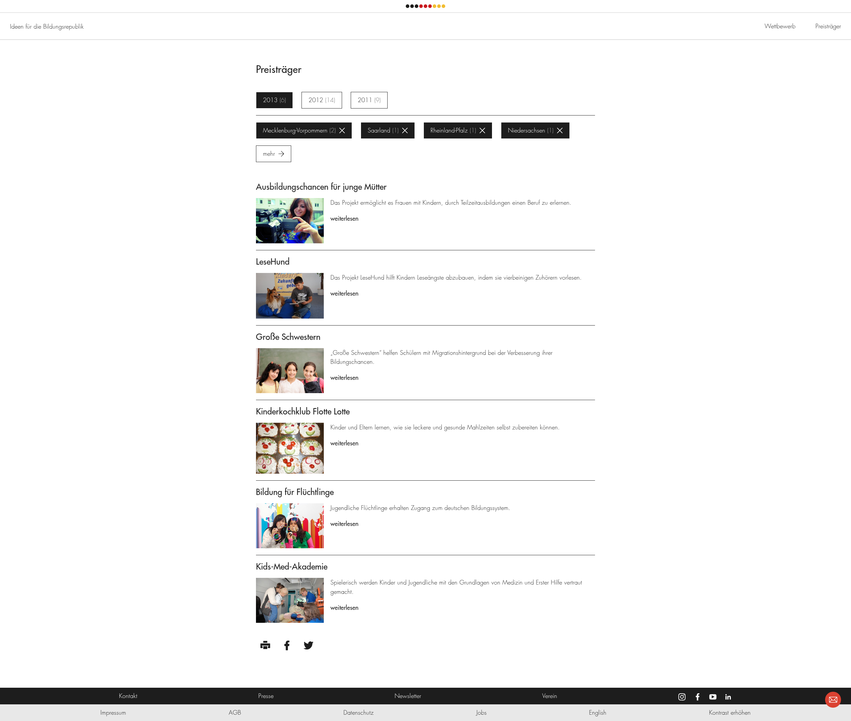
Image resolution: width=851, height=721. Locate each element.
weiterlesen (344, 218)
